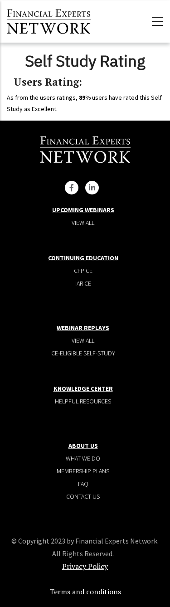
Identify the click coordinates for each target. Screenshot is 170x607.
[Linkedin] (92, 187)
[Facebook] (71, 187)
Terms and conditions (85, 592)
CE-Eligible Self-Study (83, 353)
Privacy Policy (85, 566)
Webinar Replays (83, 328)
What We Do (83, 458)
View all (83, 223)
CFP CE (83, 271)
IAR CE (83, 283)
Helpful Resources (83, 401)
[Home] (49, 20)
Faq (83, 484)
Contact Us (83, 496)
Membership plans (83, 471)
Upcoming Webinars (83, 210)
